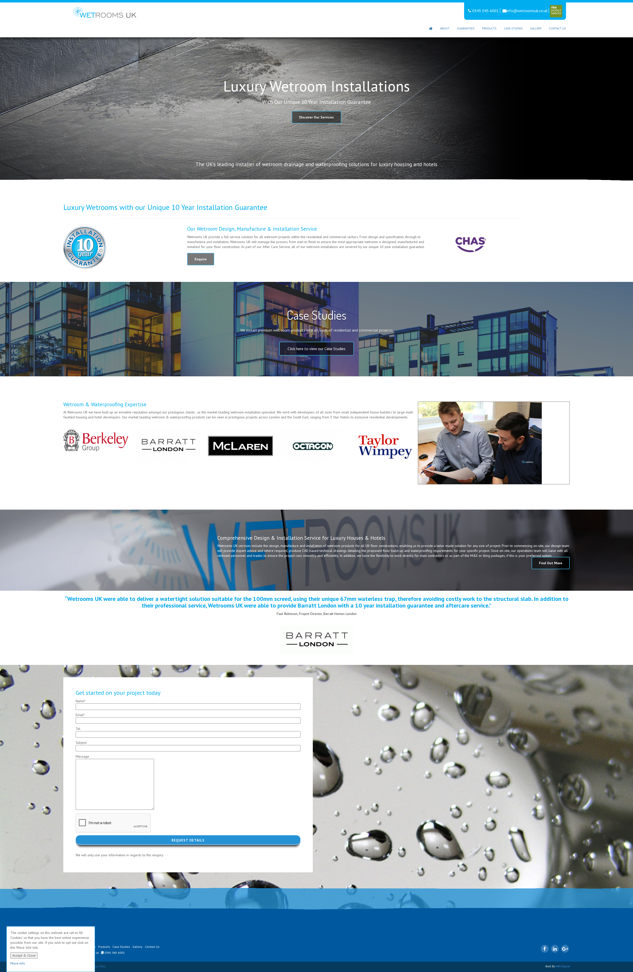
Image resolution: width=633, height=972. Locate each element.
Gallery (536, 28)
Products (489, 28)
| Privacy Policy (97, 966)
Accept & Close (24, 955)
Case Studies (513, 28)
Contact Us (557, 28)
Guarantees (466, 28)
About (445, 28)
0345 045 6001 (485, 10)
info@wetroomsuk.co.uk (526, 10)
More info (17, 963)
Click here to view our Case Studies (316, 348)
